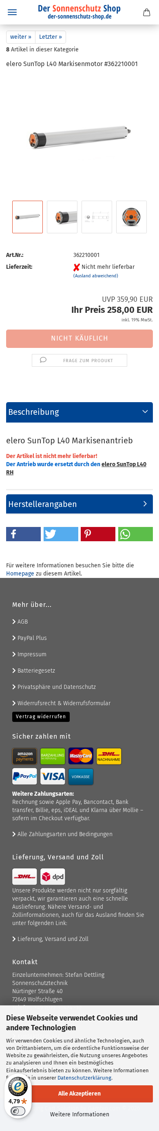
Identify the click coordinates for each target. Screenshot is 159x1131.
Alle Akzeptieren (79, 1093)
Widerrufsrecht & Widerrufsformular (63, 703)
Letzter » (50, 36)
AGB (22, 621)
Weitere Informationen (79, 1114)
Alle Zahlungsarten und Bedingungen (64, 834)
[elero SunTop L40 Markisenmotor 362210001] (79, 137)
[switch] (18, 1111)
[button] (23, 534)
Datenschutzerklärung (84, 1078)
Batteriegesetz (35, 670)
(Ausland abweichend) (95, 276)
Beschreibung (33, 412)
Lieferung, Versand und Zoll (52, 939)
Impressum (31, 654)
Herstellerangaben (42, 504)
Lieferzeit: (19, 266)
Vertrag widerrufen (41, 716)
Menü (12, 12)
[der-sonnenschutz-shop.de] (79, 12)
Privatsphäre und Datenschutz (56, 687)
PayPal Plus (31, 638)
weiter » (20, 36)
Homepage (20, 573)
